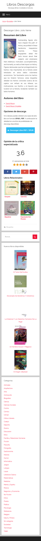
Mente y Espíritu (9, 485)
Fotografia (7, 448)
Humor (6, 458)
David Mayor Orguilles (13, 106)
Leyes (6, 471)
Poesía (6, 501)
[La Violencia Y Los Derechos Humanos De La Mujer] (20, 308)
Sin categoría (8, 521)
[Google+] (25, 172)
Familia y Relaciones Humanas (14, 438)
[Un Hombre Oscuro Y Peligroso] (20, 335)
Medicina (7, 481)
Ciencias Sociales (10, 405)
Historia (6, 455)
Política (6, 504)
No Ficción (7, 495)
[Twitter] (16, 172)
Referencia (7, 511)
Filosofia (7, 445)
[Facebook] (7, 172)
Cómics (6, 412)
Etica (5, 435)
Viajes (6, 531)
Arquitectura (8, 388)
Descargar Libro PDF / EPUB (21, 130)
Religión (6, 514)
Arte (5, 392)
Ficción (6, 441)
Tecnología (8, 528)
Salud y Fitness (9, 518)
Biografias (10, 21)
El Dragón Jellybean (21, 372)
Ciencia (6, 402)
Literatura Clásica (10, 475)
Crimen (6, 415)
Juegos (6, 465)
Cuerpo (6, 421)
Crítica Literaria (9, 418)
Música (6, 488)
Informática (8, 461)
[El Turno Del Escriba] (20, 260)
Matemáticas (8, 478)
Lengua (6, 468)
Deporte (7, 425)
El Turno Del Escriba (20, 272)
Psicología (7, 508)
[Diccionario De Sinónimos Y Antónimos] (20, 285)
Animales (7, 385)
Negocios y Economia (11, 491)
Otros (6, 498)
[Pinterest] (33, 172)
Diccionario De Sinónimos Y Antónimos (20, 296)
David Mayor (10, 103)
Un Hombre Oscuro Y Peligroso (20, 347)
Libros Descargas (20, 4)
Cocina (6, 408)
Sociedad (7, 524)
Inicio (4, 21)
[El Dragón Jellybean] (20, 360)
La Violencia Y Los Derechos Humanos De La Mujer (20, 320)
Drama (6, 428)
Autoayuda (8, 395)
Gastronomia (8, 451)
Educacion (7, 431)
